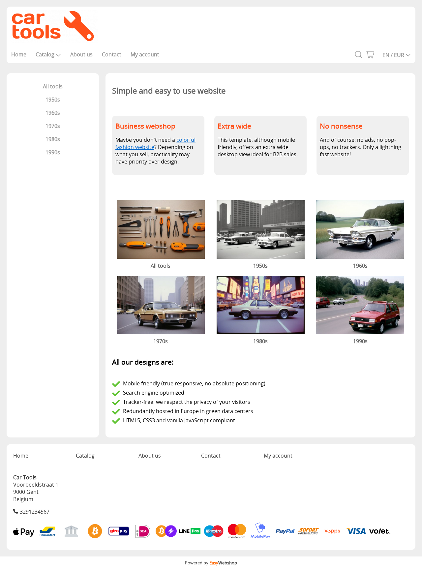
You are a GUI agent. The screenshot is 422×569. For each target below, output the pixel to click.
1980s (52, 139)
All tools (53, 86)
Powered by (211, 563)
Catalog (45, 54)
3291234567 (34, 511)
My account (145, 54)
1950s (52, 99)
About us (81, 54)
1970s (52, 126)
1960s (52, 112)
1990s (52, 152)
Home (18, 54)
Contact (111, 54)
